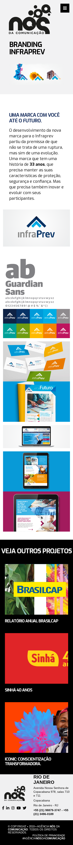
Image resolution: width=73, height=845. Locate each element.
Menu (64, 8)
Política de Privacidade (48, 835)
